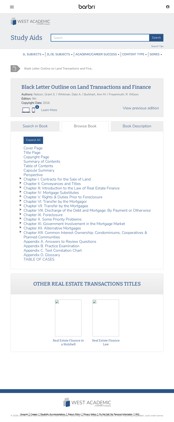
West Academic (87, 402)
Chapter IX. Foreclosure (43, 214)
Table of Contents (38, 165)
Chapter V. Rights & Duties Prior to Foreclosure (63, 197)
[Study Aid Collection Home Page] (31, 21)
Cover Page (33, 148)
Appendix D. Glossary (42, 254)
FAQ (137, 414)
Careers (34, 414)
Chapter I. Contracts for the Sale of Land (57, 179)
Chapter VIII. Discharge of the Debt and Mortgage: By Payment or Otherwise (87, 210)
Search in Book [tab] (35, 126)
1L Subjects (32, 54)
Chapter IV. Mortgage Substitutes (51, 192)
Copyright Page (36, 157)
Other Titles (87, 284)
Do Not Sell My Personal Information (116, 414)
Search (156, 38)
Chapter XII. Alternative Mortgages (52, 228)
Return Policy (74, 414)
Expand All (33, 140)
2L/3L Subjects (59, 54)
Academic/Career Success (96, 54)
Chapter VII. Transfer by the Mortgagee (56, 205)
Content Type (133, 54)
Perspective (33, 174)
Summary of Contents (42, 161)
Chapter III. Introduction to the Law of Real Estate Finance (71, 188)
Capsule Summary (39, 170)
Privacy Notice (89, 414)
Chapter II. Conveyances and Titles (52, 183)
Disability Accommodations (52, 414)
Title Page (32, 152)
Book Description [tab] (137, 126)
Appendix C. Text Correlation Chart (53, 250)
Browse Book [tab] (85, 126)
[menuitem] (33, 54)
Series (155, 54)
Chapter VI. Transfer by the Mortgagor (55, 201)
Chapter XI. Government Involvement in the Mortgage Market (74, 223)
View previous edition (141, 108)
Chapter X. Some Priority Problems (53, 219)
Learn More (49, 110)
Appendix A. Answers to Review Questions (60, 241)
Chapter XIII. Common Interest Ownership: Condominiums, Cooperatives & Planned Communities (85, 235)
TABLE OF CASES (39, 259)
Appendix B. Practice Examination (51, 245)
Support (24, 414)
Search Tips (157, 46)
